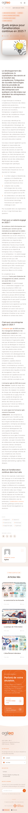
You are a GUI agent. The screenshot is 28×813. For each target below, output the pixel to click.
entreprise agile (8, 328)
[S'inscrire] (24, 790)
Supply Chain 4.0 (8, 20)
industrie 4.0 (15, 519)
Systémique (18, 525)
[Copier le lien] (14, 536)
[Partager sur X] (7, 536)
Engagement (6, 519)
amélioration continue (17, 501)
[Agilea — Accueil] (6, 2)
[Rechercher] (21, 2)
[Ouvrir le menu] (24, 2)
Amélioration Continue (9, 12)
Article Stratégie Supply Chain (11, 15)
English (15, 810)
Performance (17, 522)
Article (20, 12)
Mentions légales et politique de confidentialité (11, 775)
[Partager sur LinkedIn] (3, 536)
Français (6, 810)
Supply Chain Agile (7, 525)
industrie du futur (7, 522)
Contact (5, 771)
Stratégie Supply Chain (9, 18)
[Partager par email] (10, 536)
